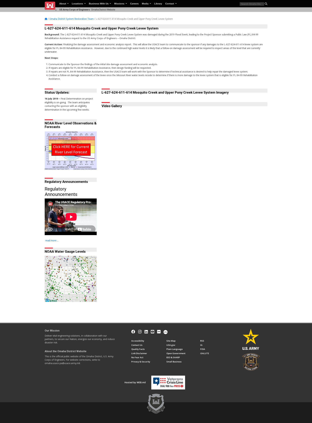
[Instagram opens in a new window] (140, 332)
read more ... (51, 240)
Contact (170, 3)
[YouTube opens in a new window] (152, 332)
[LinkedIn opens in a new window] (146, 332)
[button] (266, 3)
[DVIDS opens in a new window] (165, 332)
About (63, 3)
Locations (78, 3)
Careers (134, 3)
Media (145, 3)
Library (158, 3)
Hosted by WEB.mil (135, 382)
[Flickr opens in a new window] (159, 332)
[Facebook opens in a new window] (133, 332)
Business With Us (99, 3)
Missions (119, 3)
